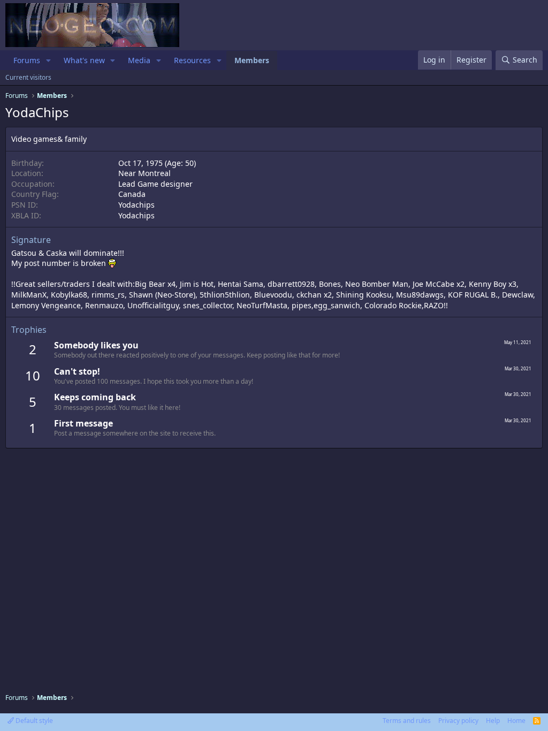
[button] (48, 60)
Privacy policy (458, 720)
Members (251, 60)
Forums (26, 60)
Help (493, 720)
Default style (33, 720)
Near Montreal (144, 173)
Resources (192, 60)
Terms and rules (407, 720)
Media (139, 60)
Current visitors (28, 77)
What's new (84, 60)
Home (516, 720)
